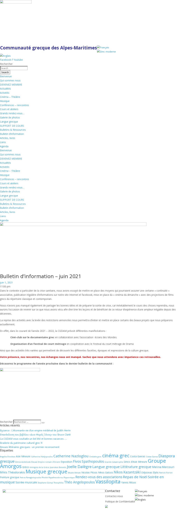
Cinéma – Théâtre (10, 97)
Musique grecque (46, 471)
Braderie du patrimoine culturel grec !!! (21, 443)
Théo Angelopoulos (79, 482)
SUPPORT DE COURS (12, 125)
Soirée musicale (26, 482)
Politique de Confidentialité (120, 501)
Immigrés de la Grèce (39, 467)
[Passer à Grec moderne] (106, 51)
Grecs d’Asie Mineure (135, 461)
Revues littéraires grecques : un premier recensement (29, 447)
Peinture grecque (9, 477)
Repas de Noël (135, 476)
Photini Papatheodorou (52, 477)
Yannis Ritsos (128, 482)
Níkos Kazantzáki (127, 472)
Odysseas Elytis (150, 472)
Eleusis (34, 462)
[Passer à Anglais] (5, 55)
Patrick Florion (166, 472)
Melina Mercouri (163, 467)
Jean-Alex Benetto (58, 467)
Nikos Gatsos (105, 472)
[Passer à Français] (103, 47)
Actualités (5, 88)
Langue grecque (9, 121)
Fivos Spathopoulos (88, 461)
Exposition (66, 461)
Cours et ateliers (9, 109)
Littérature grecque (135, 467)
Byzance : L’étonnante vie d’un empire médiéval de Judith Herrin (35, 430)
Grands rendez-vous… (12, 113)
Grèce (25, 467)
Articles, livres (7, 138)
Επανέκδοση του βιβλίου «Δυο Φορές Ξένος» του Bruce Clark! (35, 434)
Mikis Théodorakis (12, 472)
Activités (4, 92)
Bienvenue (6, 76)
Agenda (4, 146)
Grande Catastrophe (114, 462)
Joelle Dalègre (79, 466)
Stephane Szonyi (45, 482)
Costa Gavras (137, 456)
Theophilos (58, 482)
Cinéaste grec (95, 456)
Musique (5, 101)
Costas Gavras (152, 456)
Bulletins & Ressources (13, 129)
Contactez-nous (114, 496)
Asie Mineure (23, 456)
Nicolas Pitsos (89, 472)
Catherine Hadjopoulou (42, 456)
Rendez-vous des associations (98, 477)
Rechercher (6, 421)
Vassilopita (107, 481)
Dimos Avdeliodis (23, 462)
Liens (3, 142)
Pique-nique (69, 477)
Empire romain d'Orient (49, 462)
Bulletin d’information (12, 133)
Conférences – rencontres (14, 105)
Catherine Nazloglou (70, 455)
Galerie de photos (10, 117)
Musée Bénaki (74, 472)
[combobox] (14, 68)
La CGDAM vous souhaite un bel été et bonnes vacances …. (33, 438)
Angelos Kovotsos (7, 456)
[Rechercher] (43, 422)
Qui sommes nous (10, 80)
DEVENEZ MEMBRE (11, 84)
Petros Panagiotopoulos (30, 477)
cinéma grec (115, 455)
